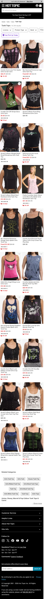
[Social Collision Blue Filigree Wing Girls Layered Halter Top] (10, 437)
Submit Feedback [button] (17, 557)
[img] (3, 540)
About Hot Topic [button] (8, 524)
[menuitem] (40, 5)
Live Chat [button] (23, 547)
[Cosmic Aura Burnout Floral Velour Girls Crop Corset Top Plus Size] (32, 223)
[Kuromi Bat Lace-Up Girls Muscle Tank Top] (32, 309)
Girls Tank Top (9, 479)
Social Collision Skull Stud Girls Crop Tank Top (31, 413)
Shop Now (28, 1)
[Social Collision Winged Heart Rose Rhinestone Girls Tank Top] (10, 137)
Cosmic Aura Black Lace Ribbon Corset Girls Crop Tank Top (9, 370)
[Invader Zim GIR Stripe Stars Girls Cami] (10, 96)
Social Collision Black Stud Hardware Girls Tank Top (9, 196)
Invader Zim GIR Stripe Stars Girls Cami (10, 112)
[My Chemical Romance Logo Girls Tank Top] (32, 54)
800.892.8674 (27, 592)
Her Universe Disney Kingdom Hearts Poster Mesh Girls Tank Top (11, 327)
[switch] (10, 35)
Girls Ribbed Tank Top (12, 484)
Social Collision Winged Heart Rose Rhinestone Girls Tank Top (10, 155)
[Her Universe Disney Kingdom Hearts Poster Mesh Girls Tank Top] (10, 309)
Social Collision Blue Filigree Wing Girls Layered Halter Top (11, 454)
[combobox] (22, 10)
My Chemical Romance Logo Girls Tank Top (32, 70)
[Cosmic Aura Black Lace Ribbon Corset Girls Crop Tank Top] (10, 353)
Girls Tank (21, 479)
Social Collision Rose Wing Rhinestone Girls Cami (31, 112)
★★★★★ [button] (26, 76)
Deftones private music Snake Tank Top (30, 154)
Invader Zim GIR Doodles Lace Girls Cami (31, 369)
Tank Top (13, 489)
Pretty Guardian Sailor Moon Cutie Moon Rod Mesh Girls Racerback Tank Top (32, 196)
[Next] (41, 1)
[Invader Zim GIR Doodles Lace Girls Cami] (32, 353)
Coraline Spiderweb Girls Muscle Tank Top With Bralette (31, 283)
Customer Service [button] (9, 513)
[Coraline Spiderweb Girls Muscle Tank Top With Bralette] (32, 266)
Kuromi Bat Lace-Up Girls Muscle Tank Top (31, 326)
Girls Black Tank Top (26, 489)
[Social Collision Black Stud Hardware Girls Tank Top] (10, 179)
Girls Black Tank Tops (31, 484)
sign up (37, 569)
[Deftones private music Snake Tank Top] (32, 137)
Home (3, 21)
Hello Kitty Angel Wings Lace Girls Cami (10, 283)
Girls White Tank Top (11, 494)
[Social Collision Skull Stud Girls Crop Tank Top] (32, 396)
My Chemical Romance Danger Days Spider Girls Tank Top (9, 240)
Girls (8, 21)
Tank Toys (25, 494)
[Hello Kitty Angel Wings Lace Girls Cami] (10, 266)
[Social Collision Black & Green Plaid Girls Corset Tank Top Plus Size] (32, 437)
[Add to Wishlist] (19, 41)
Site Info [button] (5, 529)
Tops (12, 21)
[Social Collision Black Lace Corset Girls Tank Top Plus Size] (10, 396)
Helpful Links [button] (7, 518)
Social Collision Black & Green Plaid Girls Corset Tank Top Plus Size (33, 455)
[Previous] (2, 1)
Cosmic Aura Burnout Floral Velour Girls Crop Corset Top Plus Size (32, 240)
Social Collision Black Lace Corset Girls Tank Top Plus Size (10, 414)
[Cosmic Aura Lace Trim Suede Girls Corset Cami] (10, 54)
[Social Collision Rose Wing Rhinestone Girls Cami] (32, 96)
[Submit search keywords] (3, 10)
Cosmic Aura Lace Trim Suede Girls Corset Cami (11, 70)
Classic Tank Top (33, 479)
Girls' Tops (35, 494)
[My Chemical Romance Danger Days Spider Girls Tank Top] (10, 223)
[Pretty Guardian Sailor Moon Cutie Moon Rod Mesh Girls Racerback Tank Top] (32, 179)
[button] (3, 5)
